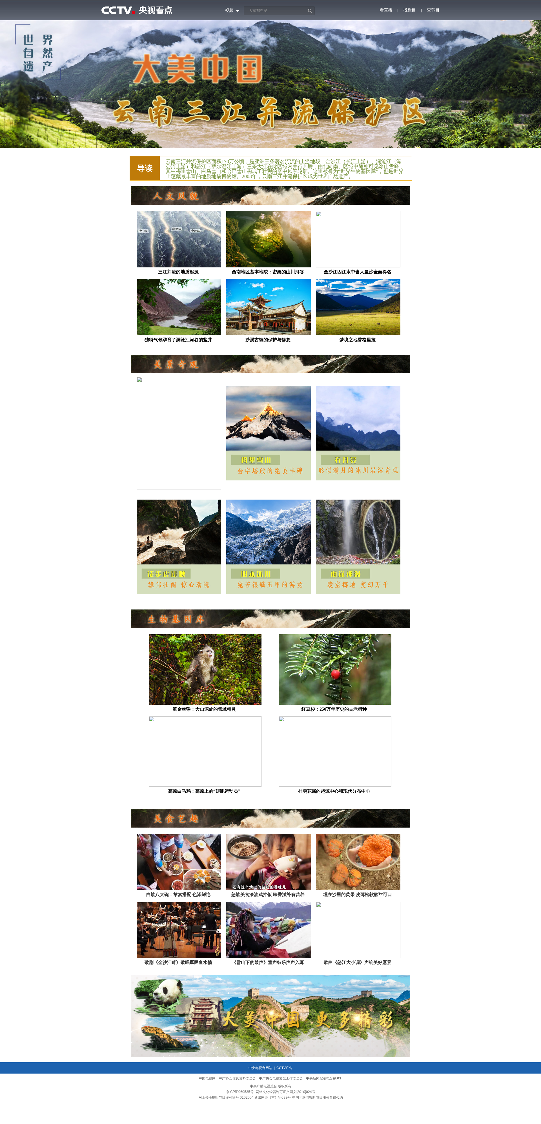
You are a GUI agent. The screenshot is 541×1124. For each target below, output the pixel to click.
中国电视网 (207, 1078)
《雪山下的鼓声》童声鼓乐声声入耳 (268, 962)
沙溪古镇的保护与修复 (268, 339)
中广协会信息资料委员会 (237, 1078)
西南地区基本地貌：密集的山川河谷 (268, 271)
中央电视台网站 (260, 1068)
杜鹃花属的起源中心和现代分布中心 (334, 791)
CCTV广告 (284, 1068)
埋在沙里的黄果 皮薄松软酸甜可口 (357, 894)
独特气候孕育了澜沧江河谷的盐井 (178, 339)
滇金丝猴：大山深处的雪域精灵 (204, 709)
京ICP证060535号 (240, 1092)
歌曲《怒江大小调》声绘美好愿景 (357, 962)
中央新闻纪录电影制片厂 (324, 1078)
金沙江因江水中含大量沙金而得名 (357, 271)
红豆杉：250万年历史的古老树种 (334, 709)
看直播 (386, 10)
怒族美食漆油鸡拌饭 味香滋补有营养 (268, 894)
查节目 (433, 10)
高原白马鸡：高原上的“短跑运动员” (204, 791)
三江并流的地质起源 (178, 271)
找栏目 (409, 10)
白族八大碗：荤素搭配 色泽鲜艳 (178, 894)
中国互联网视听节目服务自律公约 (317, 1097)
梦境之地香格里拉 (358, 339)
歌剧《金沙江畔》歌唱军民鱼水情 (178, 962)
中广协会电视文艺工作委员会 (281, 1078)
